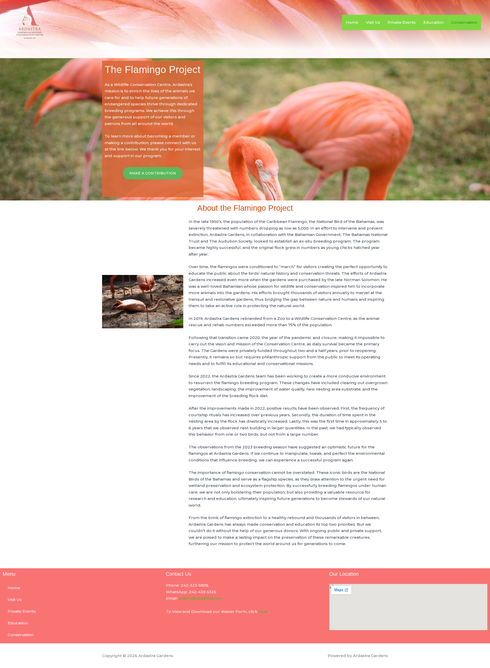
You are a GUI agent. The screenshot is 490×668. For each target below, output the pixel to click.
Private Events (402, 22)
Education (433, 22)
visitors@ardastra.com (201, 598)
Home (352, 22)
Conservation (464, 22)
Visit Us (373, 22)
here (263, 611)
